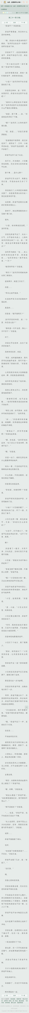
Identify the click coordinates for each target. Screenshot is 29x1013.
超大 (26, 12)
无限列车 (18, 999)
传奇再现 (7, 1002)
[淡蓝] (7, 12)
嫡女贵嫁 (21, 1000)
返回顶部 (26, 707)
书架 (5, 2)
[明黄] (3, 12)
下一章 (23, 22)
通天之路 (13, 1002)
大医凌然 (12, 999)
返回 (2, 2)
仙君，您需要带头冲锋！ (14, 2)
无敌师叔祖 (20, 1002)
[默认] (1, 12)
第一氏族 (15, 1000)
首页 (2, 6)
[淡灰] (9, 12)
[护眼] (5, 12)
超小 (17, 12)
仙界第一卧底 (7, 1000)
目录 (14, 22)
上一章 (6, 22)
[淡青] (11, 12)
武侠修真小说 (8, 6)
